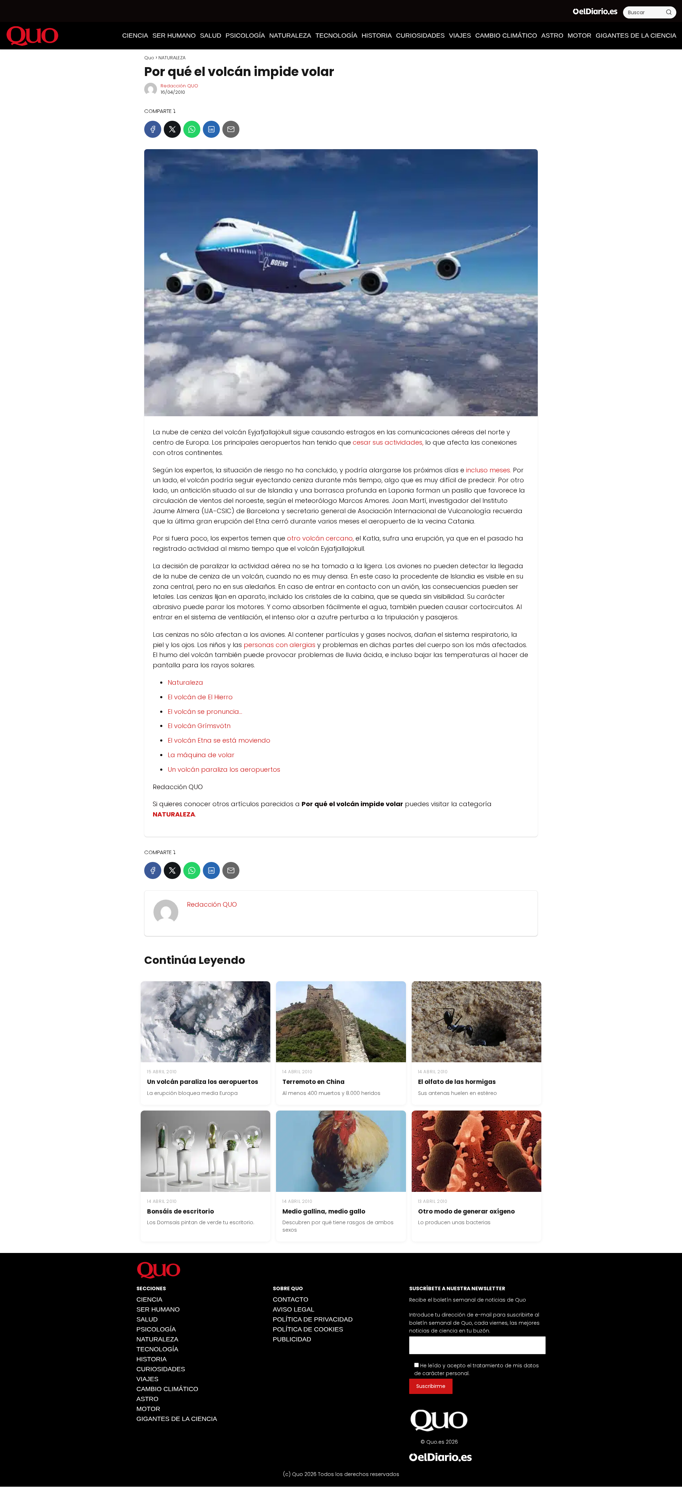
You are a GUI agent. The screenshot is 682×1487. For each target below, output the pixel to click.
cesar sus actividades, (388, 442)
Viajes (460, 35)
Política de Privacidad (313, 1319)
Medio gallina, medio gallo (323, 1211)
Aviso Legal (293, 1309)
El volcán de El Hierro (200, 697)
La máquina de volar (201, 754)
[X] (172, 129)
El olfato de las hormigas (457, 1082)
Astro (552, 35)
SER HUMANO (174, 35)
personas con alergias (279, 644)
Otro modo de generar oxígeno (466, 1211)
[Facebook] (152, 129)
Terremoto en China (313, 1082)
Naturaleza (185, 682)
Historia (377, 35)
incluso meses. (488, 470)
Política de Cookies (308, 1329)
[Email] (230, 129)
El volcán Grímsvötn (199, 725)
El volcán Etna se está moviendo (219, 740)
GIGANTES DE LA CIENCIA (636, 35)
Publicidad (292, 1339)
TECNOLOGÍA (336, 35)
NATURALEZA (290, 35)
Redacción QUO (179, 85)
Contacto (290, 1299)
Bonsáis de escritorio (180, 1211)
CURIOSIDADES (420, 35)
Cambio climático (506, 35)
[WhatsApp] (191, 129)
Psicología (245, 35)
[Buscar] (668, 12)
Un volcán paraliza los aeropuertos (224, 769)
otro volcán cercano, (320, 538)
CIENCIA (135, 35)
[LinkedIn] (211, 129)
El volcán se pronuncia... (205, 711)
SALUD (210, 35)
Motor (579, 35)
